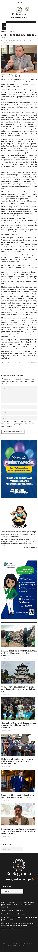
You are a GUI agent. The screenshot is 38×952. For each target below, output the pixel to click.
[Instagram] (22, 2)
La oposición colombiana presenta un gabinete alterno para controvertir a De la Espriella (18, 831)
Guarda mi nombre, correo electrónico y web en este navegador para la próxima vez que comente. (17, 423)
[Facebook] (16, 2)
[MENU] (4, 26)
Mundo (23, 943)
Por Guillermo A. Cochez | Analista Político (13, 40)
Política (5, 943)
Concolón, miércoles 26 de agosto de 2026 (15, 539)
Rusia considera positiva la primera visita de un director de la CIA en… (17, 796)
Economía (11, 943)
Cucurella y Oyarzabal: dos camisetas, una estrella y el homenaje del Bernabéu (18, 725)
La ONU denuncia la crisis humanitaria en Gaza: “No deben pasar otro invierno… (19, 653)
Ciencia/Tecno (7, 945)
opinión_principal (7, 42)
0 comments (33, 362)
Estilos (20, 945)
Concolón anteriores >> (30, 547)
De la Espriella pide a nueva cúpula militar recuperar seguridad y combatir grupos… (17, 761)
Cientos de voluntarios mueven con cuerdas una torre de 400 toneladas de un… (18, 689)
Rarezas (25, 945)
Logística (5, 947)
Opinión (11, 31)
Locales (18, 943)
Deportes (29, 943)
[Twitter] (18, 2)
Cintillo (4, 31)
